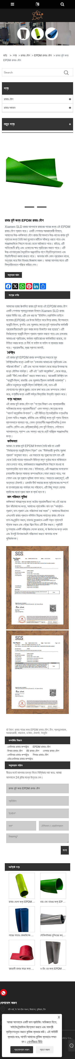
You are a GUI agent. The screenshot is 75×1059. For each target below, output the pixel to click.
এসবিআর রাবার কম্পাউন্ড (18, 754)
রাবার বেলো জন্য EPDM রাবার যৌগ (22, 901)
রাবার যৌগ (25, 55)
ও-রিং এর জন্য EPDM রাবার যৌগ (54, 968)
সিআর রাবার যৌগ (40, 754)
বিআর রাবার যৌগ (14, 750)
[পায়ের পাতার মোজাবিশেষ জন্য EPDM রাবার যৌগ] (21, 918)
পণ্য (15, 55)
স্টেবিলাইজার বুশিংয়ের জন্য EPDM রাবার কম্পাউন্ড (54, 935)
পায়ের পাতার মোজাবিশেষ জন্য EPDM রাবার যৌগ (22, 935)
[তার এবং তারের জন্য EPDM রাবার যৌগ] (53, 885)
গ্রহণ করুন (45, 1049)
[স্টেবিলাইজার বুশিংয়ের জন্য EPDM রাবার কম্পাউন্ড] (53, 918)
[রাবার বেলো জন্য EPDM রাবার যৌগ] (21, 885)
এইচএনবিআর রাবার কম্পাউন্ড (20, 758)
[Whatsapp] (3, 992)
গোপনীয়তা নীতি (34, 1041)
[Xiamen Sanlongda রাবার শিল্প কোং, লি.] (37, 15)
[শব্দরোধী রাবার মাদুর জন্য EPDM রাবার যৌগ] (21, 952)
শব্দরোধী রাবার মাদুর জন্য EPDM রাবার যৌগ (22, 968)
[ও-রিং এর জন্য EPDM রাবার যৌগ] (53, 952)
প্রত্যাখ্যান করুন (21, 1049)
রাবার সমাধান (9, 107)
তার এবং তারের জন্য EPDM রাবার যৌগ (54, 901)
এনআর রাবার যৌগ (51, 750)
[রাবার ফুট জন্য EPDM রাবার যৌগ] (35, 172)
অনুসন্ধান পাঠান (13, 275)
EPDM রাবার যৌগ (43, 55)
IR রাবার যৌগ (32, 750)
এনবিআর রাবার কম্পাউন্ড (18, 746)
